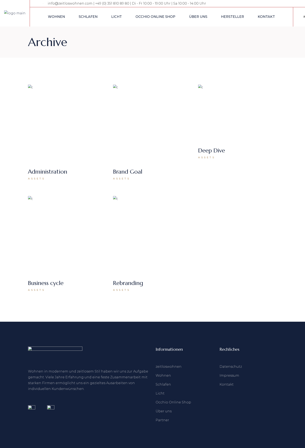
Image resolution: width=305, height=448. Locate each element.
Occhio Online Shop (173, 402)
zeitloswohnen (169, 367)
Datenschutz (231, 367)
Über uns (164, 411)
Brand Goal (127, 171)
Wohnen (163, 375)
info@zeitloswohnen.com (70, 3)
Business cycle (45, 283)
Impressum (229, 375)
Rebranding (128, 283)
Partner (162, 420)
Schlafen (163, 384)
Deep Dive (211, 150)
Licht (160, 393)
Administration (47, 171)
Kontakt (227, 384)
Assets (36, 178)
